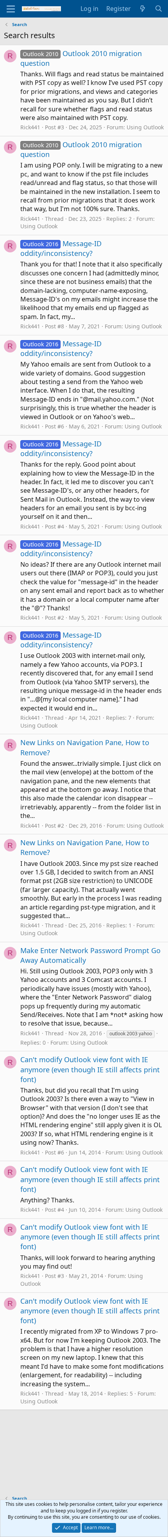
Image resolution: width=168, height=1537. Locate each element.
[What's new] (143, 8)
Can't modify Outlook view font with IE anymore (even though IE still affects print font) (90, 1069)
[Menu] (11, 9)
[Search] (158, 8)
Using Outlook (145, 127)
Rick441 (30, 127)
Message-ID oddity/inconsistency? (61, 248)
